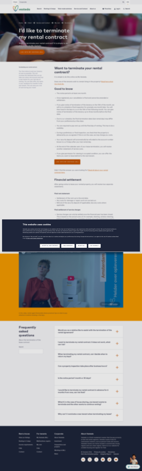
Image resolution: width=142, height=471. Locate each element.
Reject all (81, 245)
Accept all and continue (50, 245)
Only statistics (68, 245)
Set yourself (94, 245)
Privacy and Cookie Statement (34, 238)
